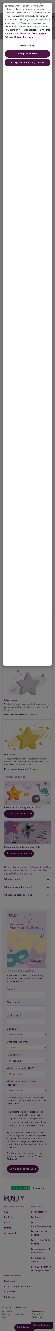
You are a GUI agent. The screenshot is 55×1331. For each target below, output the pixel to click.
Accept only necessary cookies (27, 62)
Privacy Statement (24, 37)
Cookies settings (27, 46)
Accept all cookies (27, 53)
